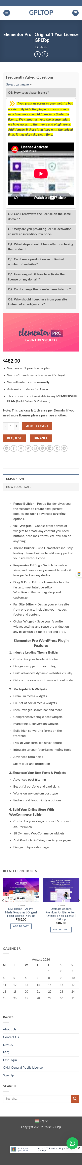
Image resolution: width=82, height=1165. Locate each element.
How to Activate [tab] (18, 487)
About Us (9, 1029)
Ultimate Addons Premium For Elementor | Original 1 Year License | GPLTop (61, 914)
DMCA (8, 1044)
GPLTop (41, 13)
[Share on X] (21, 448)
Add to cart (37, 426)
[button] (6, 13)
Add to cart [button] (21, 926)
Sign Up (8, 1075)
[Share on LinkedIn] (49, 448)
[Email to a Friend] (35, 448)
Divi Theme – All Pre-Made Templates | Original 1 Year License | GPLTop (21, 912)
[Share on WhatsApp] (6, 448)
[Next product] (37, 54)
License (41, 47)
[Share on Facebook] (14, 448)
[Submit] (75, 1099)
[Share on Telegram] (64, 448)
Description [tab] (15, 479)
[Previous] (3, 908)
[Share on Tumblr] (57, 448)
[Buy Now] (46, 1149)
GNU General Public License (23, 1067)
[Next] (78, 908)
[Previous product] (45, 54)
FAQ (6, 1052)
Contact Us (11, 1037)
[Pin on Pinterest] (42, 448)
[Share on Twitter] (28, 448)
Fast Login (10, 1060)
